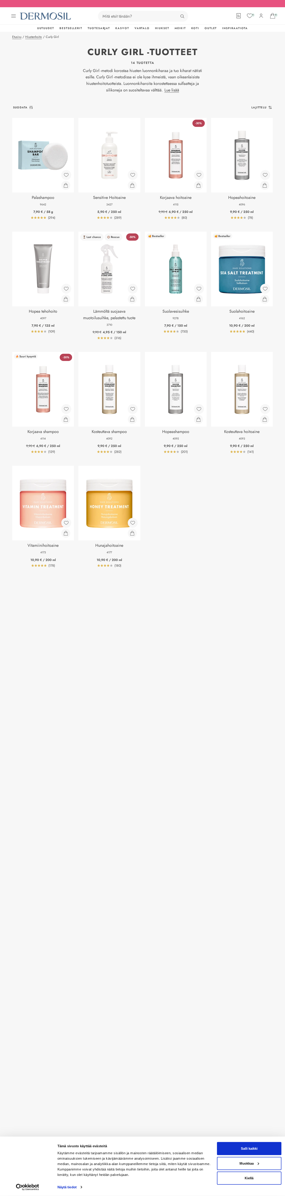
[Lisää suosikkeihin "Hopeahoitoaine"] (265, 175)
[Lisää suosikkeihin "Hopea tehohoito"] (66, 289)
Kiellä (249, 1178)
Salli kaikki (249, 1148)
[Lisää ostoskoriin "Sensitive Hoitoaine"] (132, 185)
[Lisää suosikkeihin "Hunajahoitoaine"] (133, 523)
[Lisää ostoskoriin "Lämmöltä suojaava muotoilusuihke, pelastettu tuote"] (132, 299)
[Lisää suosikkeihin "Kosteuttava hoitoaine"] (265, 409)
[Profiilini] (261, 16)
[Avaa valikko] (13, 16)
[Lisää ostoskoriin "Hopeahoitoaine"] (264, 185)
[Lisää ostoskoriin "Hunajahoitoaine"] (132, 533)
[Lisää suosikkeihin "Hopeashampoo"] (199, 409)
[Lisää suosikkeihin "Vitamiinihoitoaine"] (66, 523)
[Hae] (182, 16)
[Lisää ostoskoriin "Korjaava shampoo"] (65, 419)
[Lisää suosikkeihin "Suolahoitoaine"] (265, 289)
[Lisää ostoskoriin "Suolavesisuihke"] (198, 299)
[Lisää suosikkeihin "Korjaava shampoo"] (66, 409)
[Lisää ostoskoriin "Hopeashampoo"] (198, 419)
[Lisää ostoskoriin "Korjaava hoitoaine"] (198, 185)
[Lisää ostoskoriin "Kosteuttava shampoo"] (132, 419)
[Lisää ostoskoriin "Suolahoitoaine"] (264, 299)
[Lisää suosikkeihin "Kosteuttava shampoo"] (133, 409)
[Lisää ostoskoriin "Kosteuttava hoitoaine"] (264, 419)
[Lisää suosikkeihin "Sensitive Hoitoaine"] (133, 175)
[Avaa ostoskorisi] (273, 16)
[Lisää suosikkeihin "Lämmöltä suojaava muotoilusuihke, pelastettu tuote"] (133, 289)
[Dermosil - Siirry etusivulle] (46, 16)
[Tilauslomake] (239, 16)
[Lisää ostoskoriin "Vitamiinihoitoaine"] (65, 533)
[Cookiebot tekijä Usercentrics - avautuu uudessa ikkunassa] (27, 1187)
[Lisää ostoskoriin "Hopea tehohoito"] (65, 299)
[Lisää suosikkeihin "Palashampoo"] (66, 175)
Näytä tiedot (67, 1187)
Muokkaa (246, 1163)
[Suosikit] (250, 16)
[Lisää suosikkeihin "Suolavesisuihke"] (199, 289)
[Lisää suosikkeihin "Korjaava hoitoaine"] (199, 175)
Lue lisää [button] (171, 90)
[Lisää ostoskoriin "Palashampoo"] (65, 185)
